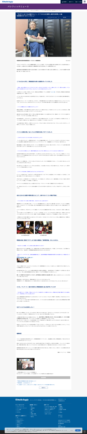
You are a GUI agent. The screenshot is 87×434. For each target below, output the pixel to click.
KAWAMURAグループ (61, 399)
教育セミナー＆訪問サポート (49, 409)
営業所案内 (61, 408)
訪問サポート (19, 424)
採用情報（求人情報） (62, 409)
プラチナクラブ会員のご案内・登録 (51, 406)
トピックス (18, 412)
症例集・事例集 (33, 413)
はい (78, 430)
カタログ (32, 411)
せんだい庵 (53, 92)
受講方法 (18, 426)
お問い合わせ (60, 415)
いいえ (71, 430)
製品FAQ (32, 416)
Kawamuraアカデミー (20, 420)
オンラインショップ (48, 412)
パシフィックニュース (20, 406)
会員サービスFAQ (48, 413)
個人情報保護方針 (61, 423)
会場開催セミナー (19, 421)
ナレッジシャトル (19, 423)
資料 (31, 412)
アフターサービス (34, 415)
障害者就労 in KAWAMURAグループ (25, 382)
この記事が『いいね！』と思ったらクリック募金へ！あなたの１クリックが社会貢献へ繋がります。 (36, 384)
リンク (60, 411)
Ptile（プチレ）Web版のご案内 (50, 408)
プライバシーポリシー (10, 430)
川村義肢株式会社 (61, 400)
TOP (17, 417)
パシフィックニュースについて (22, 408)
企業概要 (60, 406)
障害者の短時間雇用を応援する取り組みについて (27, 381)
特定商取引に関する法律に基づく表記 (64, 421)
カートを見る (60, 416)
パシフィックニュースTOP (23, 10)
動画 (31, 409)
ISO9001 (59, 425)
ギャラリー (18, 411)
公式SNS (60, 412)
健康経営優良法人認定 (61, 426)
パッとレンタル (47, 411)
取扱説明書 (33, 408)
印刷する (43, 387)
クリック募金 (19, 409)
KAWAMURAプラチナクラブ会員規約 (64, 420)
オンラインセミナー (20, 419)
